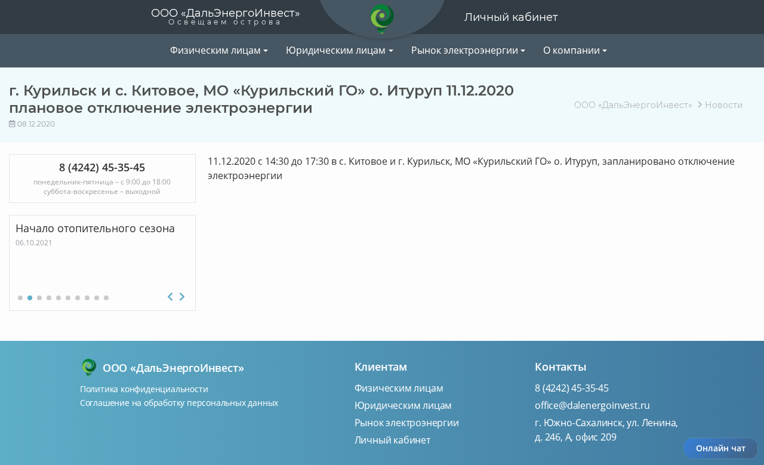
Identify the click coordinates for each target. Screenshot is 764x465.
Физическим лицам (399, 388)
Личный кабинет (511, 17)
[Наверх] (154, 50)
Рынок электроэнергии (407, 422)
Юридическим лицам (403, 405)
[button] (20, 297)
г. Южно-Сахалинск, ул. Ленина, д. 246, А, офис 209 (606, 430)
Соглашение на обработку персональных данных (179, 402)
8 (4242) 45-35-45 (572, 388)
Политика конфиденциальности (144, 389)
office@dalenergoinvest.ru (592, 405)
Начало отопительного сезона (176, 228)
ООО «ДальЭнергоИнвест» (225, 16)
